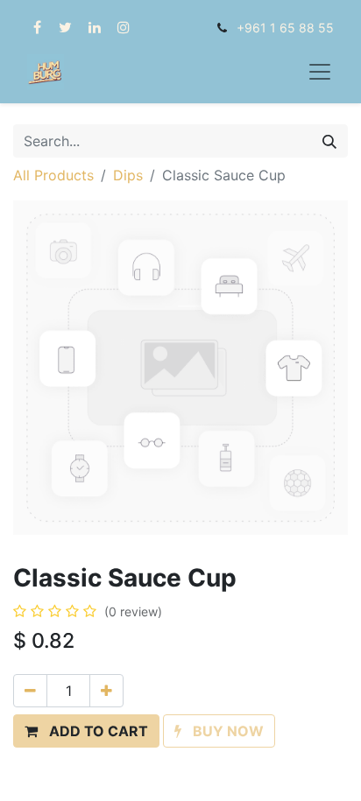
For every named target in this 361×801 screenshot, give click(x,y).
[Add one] (106, 690)
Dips (128, 175)
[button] (86, 731)
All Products (53, 175)
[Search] (329, 141)
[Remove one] (30, 690)
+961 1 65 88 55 (285, 27)
